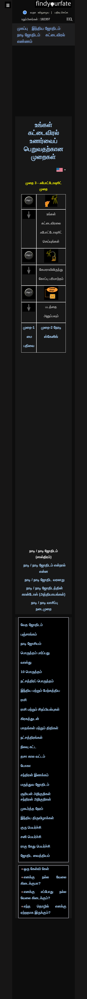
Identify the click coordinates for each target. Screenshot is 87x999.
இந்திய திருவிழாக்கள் (37, 818)
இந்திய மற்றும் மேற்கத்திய (40, 691)
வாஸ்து (26, 662)
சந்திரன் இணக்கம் (35, 775)
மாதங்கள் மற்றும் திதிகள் (39, 728)
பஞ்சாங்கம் (29, 634)
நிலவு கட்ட (28, 747)
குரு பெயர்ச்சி (31, 827)
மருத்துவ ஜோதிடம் (35, 785)
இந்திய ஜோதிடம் (47, 28)
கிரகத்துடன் (30, 719)
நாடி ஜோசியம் (31, 644)
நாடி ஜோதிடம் (29, 35)
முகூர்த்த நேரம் (32, 809)
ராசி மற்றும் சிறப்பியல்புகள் (40, 709)
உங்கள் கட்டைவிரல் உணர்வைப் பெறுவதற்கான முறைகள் (43, 140)
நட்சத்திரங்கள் (31, 738)
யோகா (26, 766)
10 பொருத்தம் (31, 672)
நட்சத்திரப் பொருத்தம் (37, 681)
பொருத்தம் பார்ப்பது (35, 653)
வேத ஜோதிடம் (32, 625)
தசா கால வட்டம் (33, 756)
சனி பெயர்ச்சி (31, 837)
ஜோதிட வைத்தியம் (35, 856)
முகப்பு (22, 28)
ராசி (24, 700)
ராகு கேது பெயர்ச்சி (35, 846)
